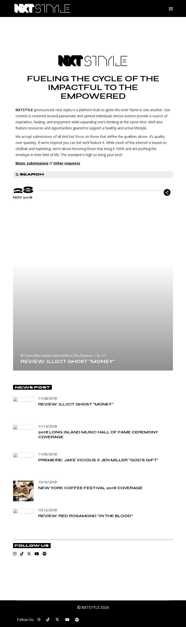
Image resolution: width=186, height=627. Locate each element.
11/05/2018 (47, 454)
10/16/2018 (47, 482)
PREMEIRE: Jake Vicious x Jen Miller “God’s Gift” (98, 460)
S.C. (104, 355)
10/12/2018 (47, 509)
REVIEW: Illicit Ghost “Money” (67, 361)
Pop (76, 355)
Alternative (42, 355)
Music (69, 355)
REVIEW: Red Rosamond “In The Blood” (85, 515)
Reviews (86, 355)
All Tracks (27, 355)
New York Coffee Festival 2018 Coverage (90, 488)
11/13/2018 (47, 426)
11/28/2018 (47, 398)
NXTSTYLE (90, 607)
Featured (57, 355)
